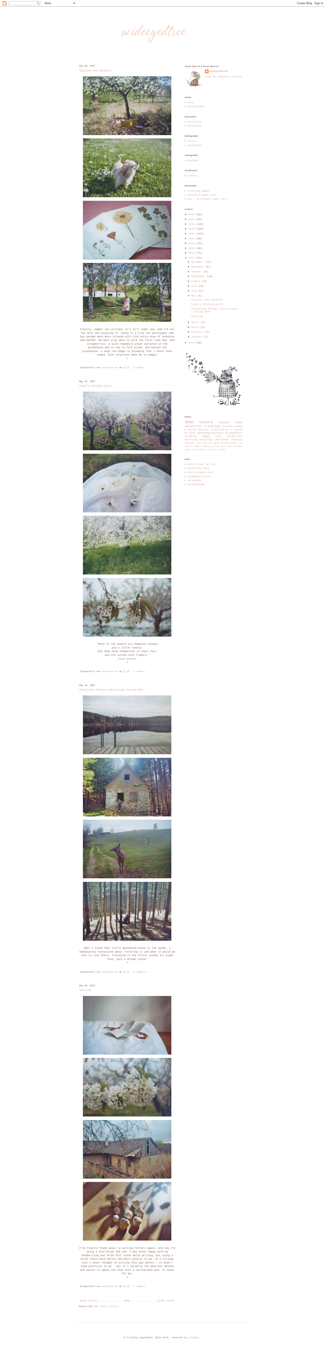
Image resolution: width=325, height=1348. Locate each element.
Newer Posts (88, 1300)
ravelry (192, 175)
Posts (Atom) (109, 1306)
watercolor (193, 426)
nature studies (193, 446)
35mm (189, 422)
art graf (214, 443)
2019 (192, 248)
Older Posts (165, 1300)
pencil (214, 450)
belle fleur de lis (201, 464)
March (196, 327)
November (198, 267)
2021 (192, 238)
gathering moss (198, 468)
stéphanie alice (199, 476)
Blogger (194, 1337)
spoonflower (196, 106)
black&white (233, 433)
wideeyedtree (218, 71)
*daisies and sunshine (95, 70)
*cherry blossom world (95, 386)
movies (224, 422)
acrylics (215, 446)
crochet (227, 426)
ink (240, 443)
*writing (85, 990)
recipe (189, 443)
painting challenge (214, 439)
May (194, 296)
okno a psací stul (200, 472)
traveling (212, 426)
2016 (192, 342)
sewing (205, 446)
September (199, 276)
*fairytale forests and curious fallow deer (111, 689)
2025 (192, 219)
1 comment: (140, 367)
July (195, 286)
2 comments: (141, 972)
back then (226, 446)
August (196, 281)
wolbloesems (196, 484)
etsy (190, 102)
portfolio (194, 122)
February (198, 332)
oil (208, 450)
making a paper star (202, 195)
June (195, 291)
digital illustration (213, 429)
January (197, 336)
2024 (192, 224)
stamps (222, 450)
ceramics (191, 436)
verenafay (194, 480)
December (198, 262)
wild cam (201, 443)
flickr (192, 141)
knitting (191, 439)
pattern (236, 439)
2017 (192, 258)
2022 (192, 233)
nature (206, 422)
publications (229, 443)
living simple (198, 450)
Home (127, 1300)
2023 (192, 229)
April (196, 322)
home (238, 422)
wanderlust (234, 436)
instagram (194, 125)
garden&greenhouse (210, 433)
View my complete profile (223, 76)
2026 (192, 214)
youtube (192, 160)
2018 (192, 253)
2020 (192, 243)
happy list (212, 436)
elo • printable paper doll (207, 199)
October (197, 271)
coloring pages (198, 191)
